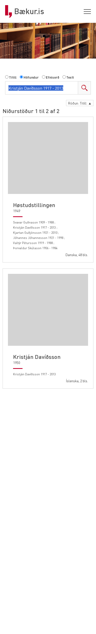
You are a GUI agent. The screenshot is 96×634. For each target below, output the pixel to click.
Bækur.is (29, 11)
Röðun (80, 103)
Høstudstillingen (34, 204)
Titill (12, 77)
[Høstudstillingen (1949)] (48, 158)
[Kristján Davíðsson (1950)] (48, 310)
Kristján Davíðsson (37, 356)
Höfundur (31, 77)
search (84, 87)
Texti (70, 77)
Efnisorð (52, 77)
